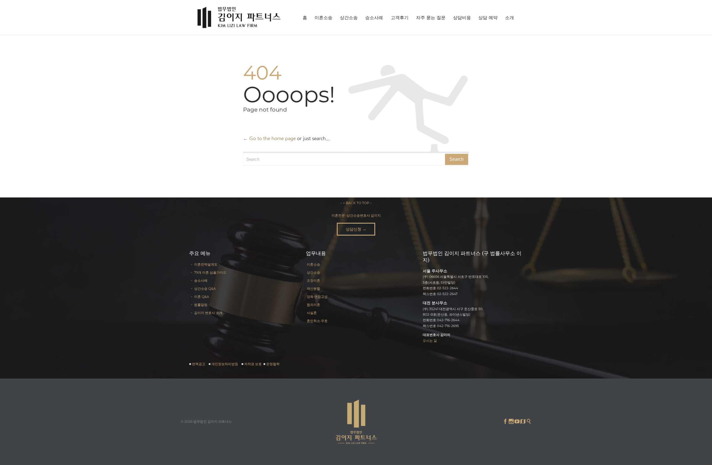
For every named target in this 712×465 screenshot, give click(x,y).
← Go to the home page (269, 138)
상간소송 (313, 272)
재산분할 (313, 288)
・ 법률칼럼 (198, 305)
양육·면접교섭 (317, 297)
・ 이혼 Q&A (199, 297)
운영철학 (273, 364)
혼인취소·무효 (317, 321)
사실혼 (312, 313)
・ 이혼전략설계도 (203, 264)
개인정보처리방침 (224, 364)
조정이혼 (313, 280)
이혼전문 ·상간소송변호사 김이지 (356, 215)
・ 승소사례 (198, 280)
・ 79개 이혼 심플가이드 (208, 272)
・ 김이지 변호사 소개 (206, 313)
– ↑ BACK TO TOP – (356, 203)
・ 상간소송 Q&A (203, 288)
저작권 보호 (253, 364)
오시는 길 (430, 340)
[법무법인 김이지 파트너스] (239, 17)
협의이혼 (313, 305)
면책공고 (198, 364)
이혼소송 (313, 264)
